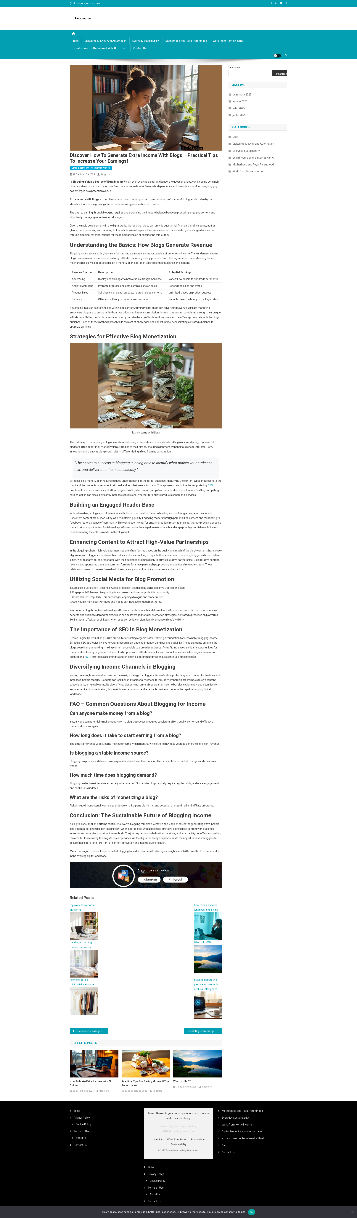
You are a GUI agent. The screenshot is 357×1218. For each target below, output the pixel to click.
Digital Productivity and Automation (105, 40)
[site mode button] (277, 56)
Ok (251, 1212)
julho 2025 (239, 108)
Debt (124, 48)
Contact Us (139, 48)
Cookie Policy (83, 1124)
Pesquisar (234, 67)
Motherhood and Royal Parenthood (186, 40)
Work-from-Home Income (228, 40)
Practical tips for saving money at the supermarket (145, 1083)
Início (76, 40)
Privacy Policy (82, 1117)
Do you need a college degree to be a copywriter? (91, 1031)
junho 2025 (239, 115)
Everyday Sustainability (146, 40)
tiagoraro (106, 174)
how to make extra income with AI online (90, 1083)
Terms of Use (82, 1131)
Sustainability (178, 1144)
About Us (81, 1137)
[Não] (352, 1212)
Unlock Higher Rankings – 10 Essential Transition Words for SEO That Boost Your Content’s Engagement (204, 1031)
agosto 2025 (240, 101)
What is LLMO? (182, 1081)
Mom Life (157, 1139)
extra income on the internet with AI (94, 48)
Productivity (198, 1139)
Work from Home (177, 1139)
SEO (210, 485)
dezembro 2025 (242, 94)
